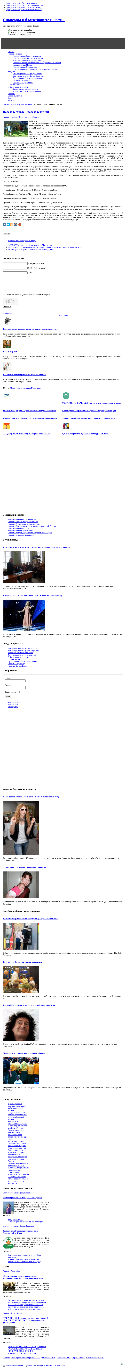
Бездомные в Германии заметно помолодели (22, 962)
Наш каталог (91, 1357)
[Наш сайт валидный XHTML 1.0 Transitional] (45, 1366)
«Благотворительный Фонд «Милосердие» (26, 1222)
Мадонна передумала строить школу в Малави (24, 1053)
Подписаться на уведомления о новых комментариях (28, 295)
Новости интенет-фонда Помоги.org (25, 388)
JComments (63, 315)
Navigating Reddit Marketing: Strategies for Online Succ (26, 433)
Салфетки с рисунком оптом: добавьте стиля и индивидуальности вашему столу (18, 1180)
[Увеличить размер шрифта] (20, 30)
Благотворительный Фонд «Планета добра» (22, 1198)
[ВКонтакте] (4, 224)
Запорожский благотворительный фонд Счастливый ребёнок (20, 1232)
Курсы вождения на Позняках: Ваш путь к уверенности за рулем (17, 1143)
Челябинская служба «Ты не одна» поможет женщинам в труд (31, 797)
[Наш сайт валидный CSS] (14, 1366)
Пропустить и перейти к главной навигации (24, 5)
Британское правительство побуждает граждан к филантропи (30, 919)
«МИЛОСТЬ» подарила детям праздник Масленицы (30, 245)
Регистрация (13, 707)
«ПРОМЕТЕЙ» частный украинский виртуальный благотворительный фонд (24, 1260)
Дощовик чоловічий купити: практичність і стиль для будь (88, 418)
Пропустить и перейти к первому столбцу (23, 7)
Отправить (7, 313)
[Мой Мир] (15, 224)
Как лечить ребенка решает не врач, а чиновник (24, 375)
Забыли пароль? (14, 702)
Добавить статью (48, 1357)
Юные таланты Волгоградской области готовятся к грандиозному (32, 595)
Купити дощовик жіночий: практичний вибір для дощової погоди (17, 1107)
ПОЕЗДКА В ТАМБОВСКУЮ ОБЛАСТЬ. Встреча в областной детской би (36, 547)
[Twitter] (8, 224)
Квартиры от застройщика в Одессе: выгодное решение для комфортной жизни (17, 1124)
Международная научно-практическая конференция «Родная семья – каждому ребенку (24, 1277)
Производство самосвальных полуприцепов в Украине (18, 1172)
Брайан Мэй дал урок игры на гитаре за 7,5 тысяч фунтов (29, 1005)
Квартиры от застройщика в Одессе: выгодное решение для (89, 411)
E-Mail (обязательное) (37, 268)
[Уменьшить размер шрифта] (20, 34)
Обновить (7, 306)
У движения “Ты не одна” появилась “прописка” (25, 867)
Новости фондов (10, 117)
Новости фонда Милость (21, 104)
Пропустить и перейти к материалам (21, 3)
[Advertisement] (63, 43)
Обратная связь (78, 1357)
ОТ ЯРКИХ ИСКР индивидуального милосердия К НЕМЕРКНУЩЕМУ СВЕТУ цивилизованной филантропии (25, 1320)
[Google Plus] (19, 224)
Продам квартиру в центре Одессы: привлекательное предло (30, 418)
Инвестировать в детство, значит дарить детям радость (31, 249)
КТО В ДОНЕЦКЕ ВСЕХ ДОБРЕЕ (23, 1353)
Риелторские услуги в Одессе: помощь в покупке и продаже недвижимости (17, 1151)
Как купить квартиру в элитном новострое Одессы (17, 1159)
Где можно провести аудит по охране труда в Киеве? (85, 433)
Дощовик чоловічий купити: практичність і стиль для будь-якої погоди (17, 1115)
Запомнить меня (12, 692)
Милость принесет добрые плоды (22, 241)
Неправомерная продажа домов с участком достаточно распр (30, 329)
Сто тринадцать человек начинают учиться (26, 1300)
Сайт (30, 273)
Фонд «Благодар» (15, 1220)
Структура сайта (64, 1357)
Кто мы (101, 1357)
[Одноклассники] (11, 224)
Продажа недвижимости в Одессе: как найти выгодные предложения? (18, 1165)
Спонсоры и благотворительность (25, 1357)
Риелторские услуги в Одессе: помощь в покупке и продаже (29, 411)
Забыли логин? (14, 704)
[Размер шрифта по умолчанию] (21, 32)
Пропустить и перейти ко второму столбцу (24, 10)
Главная (6, 104)
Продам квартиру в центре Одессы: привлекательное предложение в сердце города (17, 1134)
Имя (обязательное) (36, 263)
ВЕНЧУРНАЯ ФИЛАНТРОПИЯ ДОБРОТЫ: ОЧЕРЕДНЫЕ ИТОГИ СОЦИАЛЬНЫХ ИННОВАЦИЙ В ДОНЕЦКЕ (27, 1349)
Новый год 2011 (10, 352)
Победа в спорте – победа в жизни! (26, 111)
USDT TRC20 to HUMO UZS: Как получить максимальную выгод (91, 403)
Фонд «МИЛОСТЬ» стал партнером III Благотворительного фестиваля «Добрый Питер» (45, 247)
